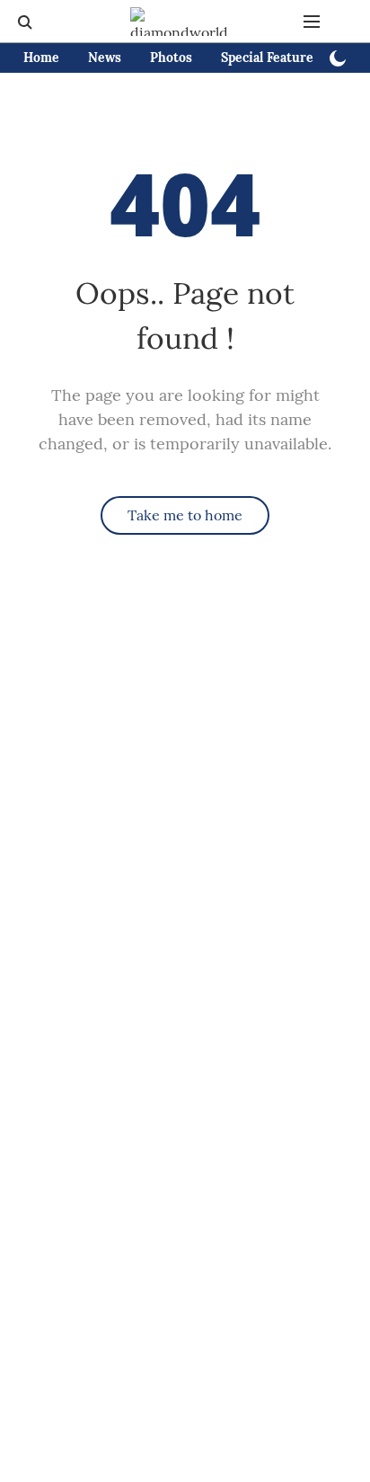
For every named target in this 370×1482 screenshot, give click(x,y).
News (104, 57)
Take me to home (185, 515)
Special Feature (267, 57)
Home (41, 57)
